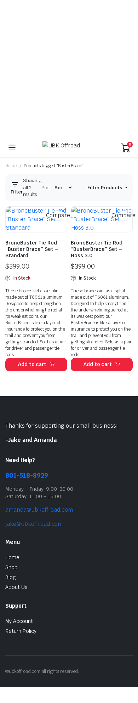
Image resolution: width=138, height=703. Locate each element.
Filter (17, 192)
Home (11, 166)
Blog (10, 577)
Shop (11, 567)
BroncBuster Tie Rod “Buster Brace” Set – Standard (31, 249)
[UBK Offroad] (68, 147)
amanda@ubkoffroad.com (39, 509)
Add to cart (32, 364)
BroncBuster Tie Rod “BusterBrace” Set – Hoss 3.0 (96, 249)
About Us (16, 587)
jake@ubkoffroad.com (34, 524)
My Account (19, 621)
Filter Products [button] (105, 188)
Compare (58, 215)
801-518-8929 (26, 475)
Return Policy (20, 631)
